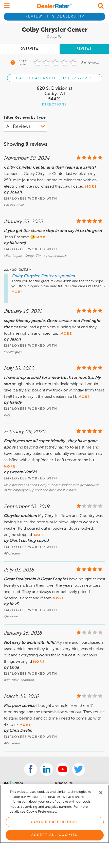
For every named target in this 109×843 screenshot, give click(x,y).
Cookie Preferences (54, 822)
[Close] (100, 792)
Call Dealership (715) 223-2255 (54, 78)
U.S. (7, 783)
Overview (30, 48)
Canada (17, 783)
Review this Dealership (55, 16)
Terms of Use (64, 783)
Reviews (84, 48)
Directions (54, 104)
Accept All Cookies (54, 835)
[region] (54, 813)
